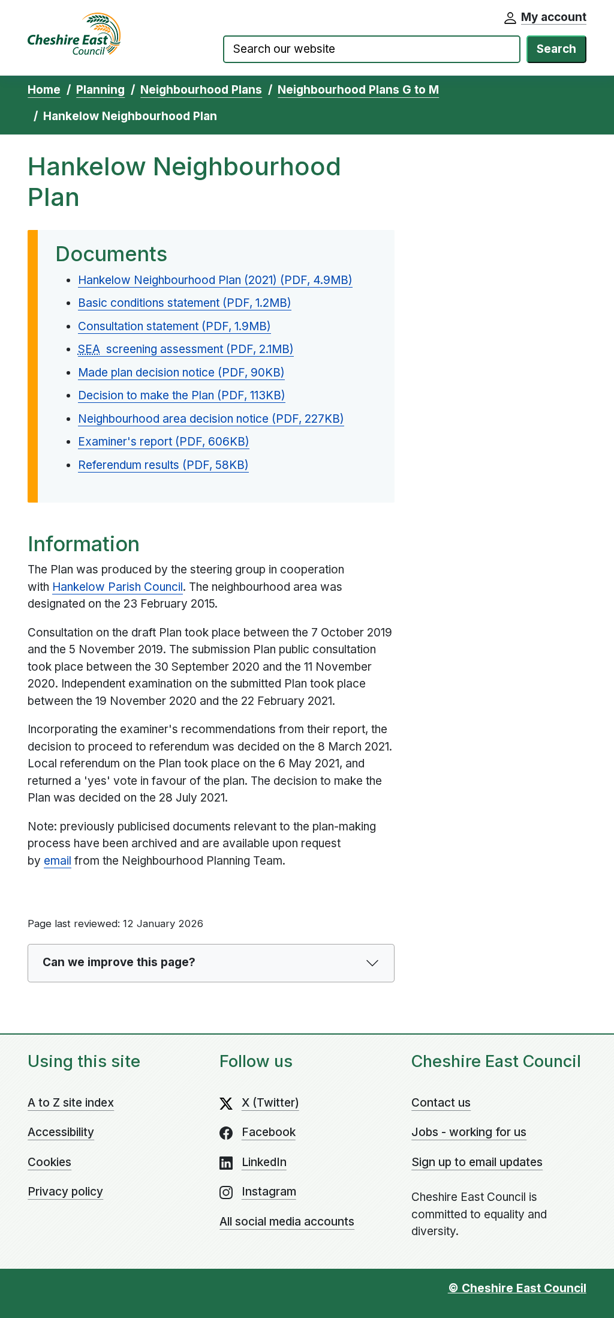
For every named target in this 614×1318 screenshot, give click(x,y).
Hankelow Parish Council (117, 587)
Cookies (49, 1162)
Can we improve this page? (119, 962)
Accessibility (61, 1132)
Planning (100, 90)
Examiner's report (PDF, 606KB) (163, 442)
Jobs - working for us (468, 1132)
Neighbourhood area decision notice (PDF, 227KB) (211, 419)
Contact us (441, 1103)
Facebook (269, 1132)
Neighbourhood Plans (201, 90)
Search (556, 49)
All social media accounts (286, 1222)
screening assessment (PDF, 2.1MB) (186, 349)
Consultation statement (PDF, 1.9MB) (174, 326)
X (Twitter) (270, 1103)
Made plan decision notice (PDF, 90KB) (181, 372)
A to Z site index (71, 1103)
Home (44, 90)
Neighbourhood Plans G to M (358, 90)
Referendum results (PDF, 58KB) (163, 465)
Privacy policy (65, 1192)
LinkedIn (264, 1162)
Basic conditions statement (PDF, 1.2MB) (184, 303)
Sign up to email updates (477, 1162)
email (57, 861)
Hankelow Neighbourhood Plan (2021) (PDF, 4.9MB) (215, 280)
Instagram (269, 1192)
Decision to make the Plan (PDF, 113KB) (181, 395)
